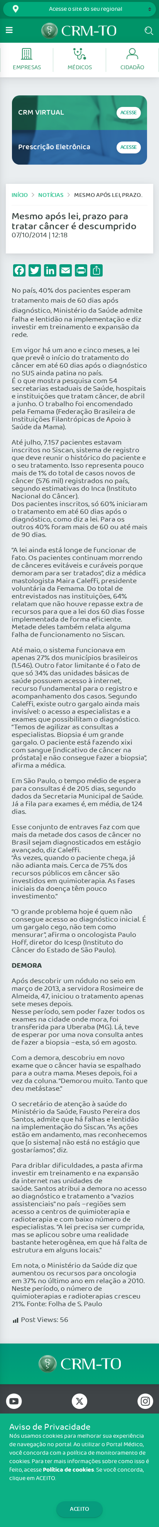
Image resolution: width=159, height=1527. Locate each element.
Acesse (128, 113)
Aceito (79, 1509)
